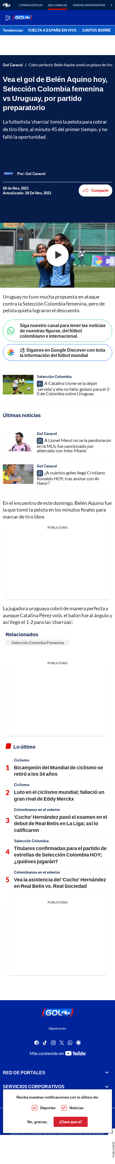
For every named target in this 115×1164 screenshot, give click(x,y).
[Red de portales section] (106, 1072)
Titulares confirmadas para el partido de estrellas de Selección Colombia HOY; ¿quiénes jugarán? (60, 854)
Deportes (48, 1108)
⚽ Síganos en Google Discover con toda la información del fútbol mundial (62, 352)
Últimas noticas (30, 5)
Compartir (100, 190)
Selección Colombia (54, 376)
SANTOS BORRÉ (96, 30)
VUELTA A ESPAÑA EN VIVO (52, 30)
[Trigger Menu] (8, 17)
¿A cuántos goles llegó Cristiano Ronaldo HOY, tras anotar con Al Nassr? (71, 478)
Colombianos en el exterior (37, 809)
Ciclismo (21, 760)
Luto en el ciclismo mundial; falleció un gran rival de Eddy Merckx (59, 795)
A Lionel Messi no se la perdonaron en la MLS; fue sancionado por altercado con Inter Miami (74, 445)
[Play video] (57, 255)
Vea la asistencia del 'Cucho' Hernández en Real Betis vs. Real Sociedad (60, 882)
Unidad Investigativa (89, 5)
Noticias (76, 1108)
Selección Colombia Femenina (37, 642)
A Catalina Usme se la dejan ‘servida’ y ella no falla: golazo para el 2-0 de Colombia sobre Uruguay (74, 388)
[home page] (6, 5)
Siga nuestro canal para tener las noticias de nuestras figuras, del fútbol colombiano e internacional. (63, 331)
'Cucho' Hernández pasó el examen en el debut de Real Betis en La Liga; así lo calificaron (60, 823)
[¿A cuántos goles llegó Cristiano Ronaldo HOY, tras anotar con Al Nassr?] (18, 474)
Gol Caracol (57, 5)
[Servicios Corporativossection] (106, 1086)
